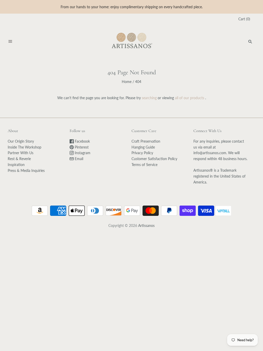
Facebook (82, 141)
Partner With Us (20, 153)
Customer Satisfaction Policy (154, 158)
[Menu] (10, 41)
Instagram (82, 153)
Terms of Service (144, 164)
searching (149, 98)
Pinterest (81, 147)
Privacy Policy (142, 153)
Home (127, 81)
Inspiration (16, 164)
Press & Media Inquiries (26, 170)
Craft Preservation (146, 141)
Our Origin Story (21, 141)
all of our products (189, 98)
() (244, 19)
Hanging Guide (143, 147)
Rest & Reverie (19, 158)
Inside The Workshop (24, 147)
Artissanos (146, 225)
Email (78, 158)
